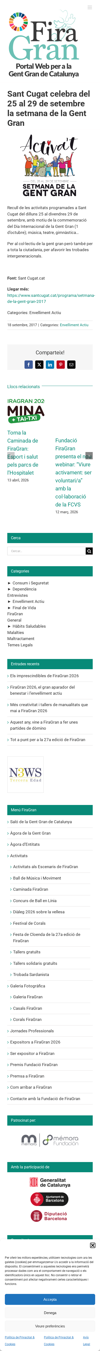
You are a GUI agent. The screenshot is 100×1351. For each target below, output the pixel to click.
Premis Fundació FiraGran (34, 1064)
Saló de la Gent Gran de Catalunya (41, 821)
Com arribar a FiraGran (31, 1087)
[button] (92, 1245)
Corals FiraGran (27, 1019)
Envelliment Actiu (74, 325)
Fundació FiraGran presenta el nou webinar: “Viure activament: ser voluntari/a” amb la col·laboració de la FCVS (73, 472)
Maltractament (20, 638)
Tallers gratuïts (27, 951)
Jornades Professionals (32, 1030)
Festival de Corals (29, 923)
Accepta (50, 1299)
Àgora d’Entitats (25, 844)
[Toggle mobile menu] (90, 7)
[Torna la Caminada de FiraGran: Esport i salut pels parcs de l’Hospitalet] (26, 399)
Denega (50, 1313)
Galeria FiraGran (27, 996)
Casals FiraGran (27, 1008)
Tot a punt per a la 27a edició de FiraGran (47, 739)
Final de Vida (24, 607)
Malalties (15, 632)
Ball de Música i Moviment (37, 878)
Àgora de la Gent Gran (30, 833)
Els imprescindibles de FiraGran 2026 (44, 675)
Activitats (19, 855)
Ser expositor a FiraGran (32, 1053)
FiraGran (15, 613)
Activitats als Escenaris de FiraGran (45, 866)
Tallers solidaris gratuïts (35, 963)
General (14, 620)
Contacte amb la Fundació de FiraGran (45, 1098)
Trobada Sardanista (31, 974)
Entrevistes (17, 595)
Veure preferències (50, 1326)
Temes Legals (20, 644)
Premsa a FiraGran (27, 1076)
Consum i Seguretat (31, 583)
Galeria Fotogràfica (27, 985)
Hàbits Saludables (29, 626)
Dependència (24, 589)
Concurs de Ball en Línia (35, 900)
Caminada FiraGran (30, 889)
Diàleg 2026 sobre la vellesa (39, 911)
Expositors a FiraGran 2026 (35, 1042)
